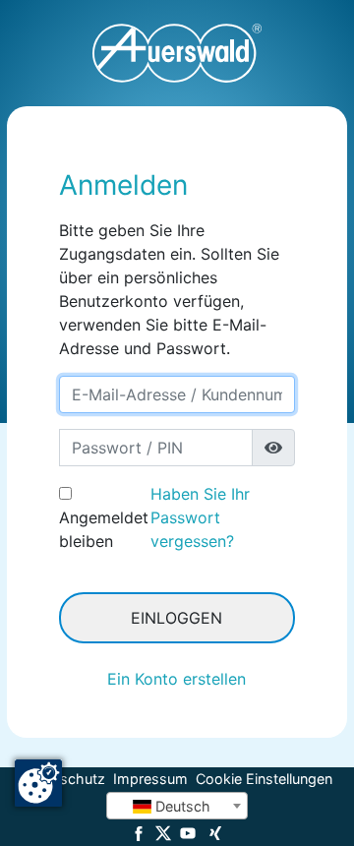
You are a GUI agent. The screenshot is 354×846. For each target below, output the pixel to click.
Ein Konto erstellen (176, 679)
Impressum (150, 778)
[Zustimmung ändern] (38, 783)
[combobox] (177, 805)
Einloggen (176, 618)
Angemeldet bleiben (103, 529)
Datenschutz (63, 778)
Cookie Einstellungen (264, 778)
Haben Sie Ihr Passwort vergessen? (200, 517)
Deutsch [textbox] (180, 806)
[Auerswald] (177, 53)
